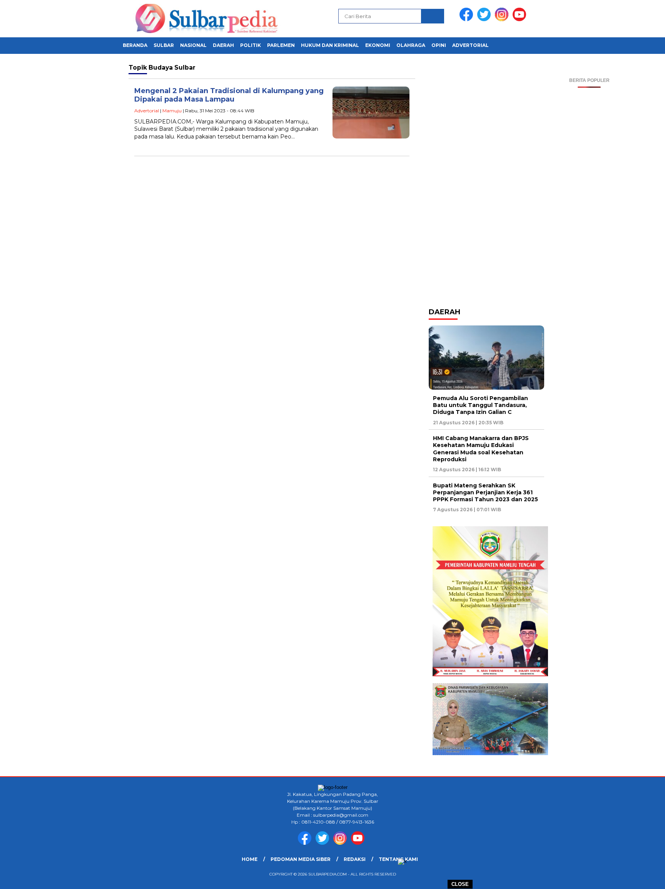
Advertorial (470, 45)
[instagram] (503, 19)
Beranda (135, 45)
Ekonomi (377, 45)
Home (249, 859)
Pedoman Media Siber (301, 859)
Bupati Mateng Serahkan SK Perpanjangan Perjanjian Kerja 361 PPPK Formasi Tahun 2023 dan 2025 (485, 492)
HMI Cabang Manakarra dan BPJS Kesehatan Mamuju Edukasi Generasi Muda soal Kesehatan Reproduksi (481, 449)
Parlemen (281, 45)
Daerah (223, 45)
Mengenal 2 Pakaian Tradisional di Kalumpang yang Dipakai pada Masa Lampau (229, 95)
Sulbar (164, 45)
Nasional (193, 45)
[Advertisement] (589, 203)
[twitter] (485, 19)
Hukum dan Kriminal (330, 45)
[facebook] (467, 19)
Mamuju (172, 110)
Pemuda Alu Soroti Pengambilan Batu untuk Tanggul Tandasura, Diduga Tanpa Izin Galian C (480, 405)
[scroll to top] (638, 877)
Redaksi (355, 859)
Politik (250, 45)
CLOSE (460, 884)
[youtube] (521, 19)
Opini (438, 45)
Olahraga (410, 45)
